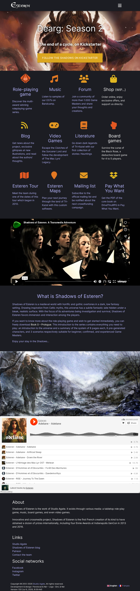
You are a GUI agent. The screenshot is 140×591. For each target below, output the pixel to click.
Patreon (16, 551)
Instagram (18, 571)
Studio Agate (19, 543)
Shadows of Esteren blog (26, 547)
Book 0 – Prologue (41, 324)
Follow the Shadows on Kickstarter (70, 57)
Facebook (17, 567)
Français (126, 586)
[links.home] (21, 5)
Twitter (16, 574)
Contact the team (22, 554)
